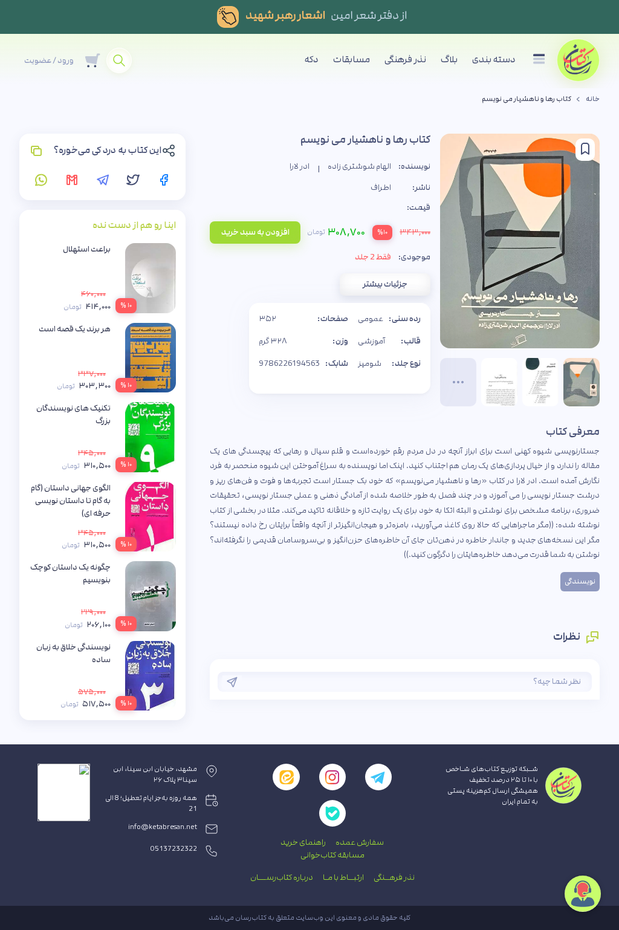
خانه (593, 99)
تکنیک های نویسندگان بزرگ (73, 414)
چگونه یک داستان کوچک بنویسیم (70, 573)
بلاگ (449, 59)
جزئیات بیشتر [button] (385, 284)
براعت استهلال (87, 249)
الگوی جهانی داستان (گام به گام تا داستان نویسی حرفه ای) (71, 501)
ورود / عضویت (49, 60)
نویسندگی (580, 582)
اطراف (381, 187)
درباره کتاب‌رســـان (281, 877)
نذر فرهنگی (405, 59)
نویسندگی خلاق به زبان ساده (73, 653)
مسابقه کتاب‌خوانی (332, 855)
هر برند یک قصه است (75, 329)
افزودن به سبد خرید (255, 232)
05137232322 (174, 849)
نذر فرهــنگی (394, 877)
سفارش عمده (359, 842)
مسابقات (351, 59)
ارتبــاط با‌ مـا (343, 877)
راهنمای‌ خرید (303, 842)
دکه (312, 59)
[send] (232, 682)
